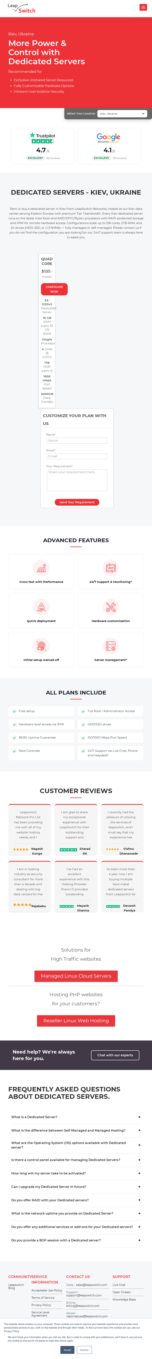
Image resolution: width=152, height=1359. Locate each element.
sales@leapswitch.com (91, 1285)
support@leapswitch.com (84, 1295)
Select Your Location (81, 113)
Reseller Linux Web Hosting (76, 1020)
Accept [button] (67, 1349)
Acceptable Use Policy (46, 1290)
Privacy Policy (41, 1305)
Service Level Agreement (40, 1314)
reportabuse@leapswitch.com (87, 1316)
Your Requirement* (59, 466)
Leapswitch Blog (16, 1286)
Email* (50, 450)
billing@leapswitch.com (83, 1306)
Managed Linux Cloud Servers (76, 976)
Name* (51, 434)
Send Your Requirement (77, 502)
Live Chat (119, 1285)
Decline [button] (84, 1349)
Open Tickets (122, 1292)
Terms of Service (42, 1298)
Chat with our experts (115, 1055)
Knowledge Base (124, 1299)
